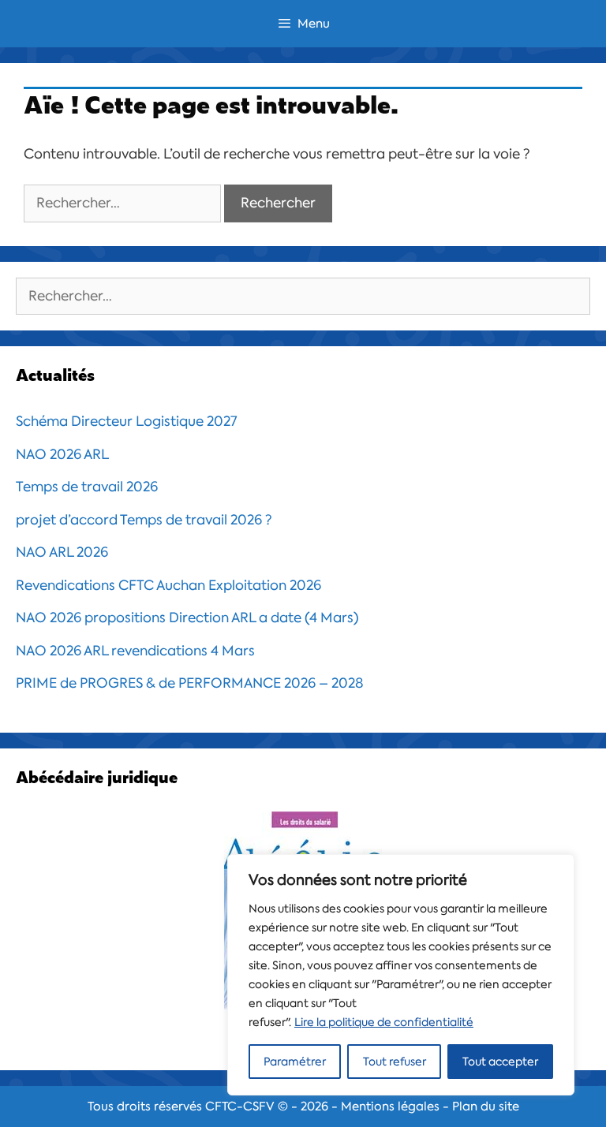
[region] (400, 974)
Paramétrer (295, 1061)
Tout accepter (500, 1061)
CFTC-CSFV (240, 1106)
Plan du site (485, 1106)
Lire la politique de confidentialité (383, 1022)
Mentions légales (390, 1106)
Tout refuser (394, 1061)
